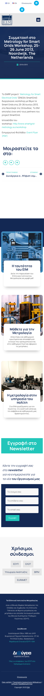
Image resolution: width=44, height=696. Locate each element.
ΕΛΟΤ (28, 564)
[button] (38, 20)
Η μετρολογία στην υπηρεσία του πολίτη (22, 398)
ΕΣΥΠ (16, 564)
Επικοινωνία (27, 3)
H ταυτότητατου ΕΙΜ (22, 268)
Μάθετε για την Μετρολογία (22, 331)
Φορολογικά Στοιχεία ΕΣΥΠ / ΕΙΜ (22, 641)
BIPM (36, 572)
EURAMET (22, 579)
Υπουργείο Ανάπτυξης (16, 572)
